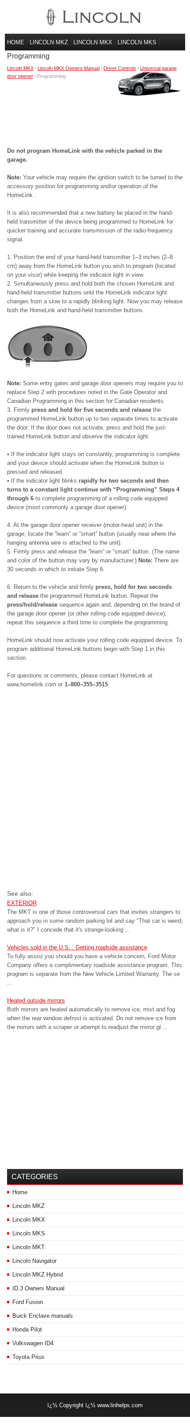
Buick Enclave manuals (42, 1315)
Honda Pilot (27, 1329)
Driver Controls (119, 68)
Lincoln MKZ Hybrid (37, 1274)
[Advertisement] (95, 111)
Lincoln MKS (137, 42)
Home (15, 42)
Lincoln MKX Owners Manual (68, 68)
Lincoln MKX (92, 42)
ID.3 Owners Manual (38, 1288)
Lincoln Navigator (34, 1261)
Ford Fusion (27, 1302)
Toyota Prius (28, 1357)
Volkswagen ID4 (32, 1343)
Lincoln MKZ (49, 42)
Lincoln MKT (28, 1247)
